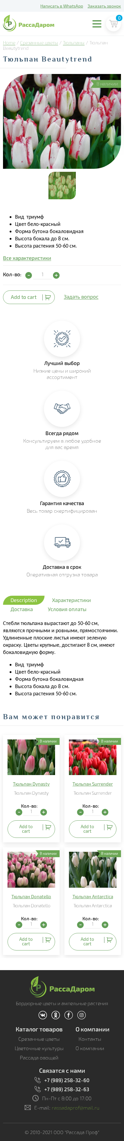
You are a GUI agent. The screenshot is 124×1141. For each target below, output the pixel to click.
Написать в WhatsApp (61, 5)
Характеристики (71, 600)
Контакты (90, 1039)
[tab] (24, 600)
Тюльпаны (74, 42)
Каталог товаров (39, 1029)
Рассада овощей (39, 1057)
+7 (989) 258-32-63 (66, 1089)
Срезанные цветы (39, 42)
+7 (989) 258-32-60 (66, 1080)
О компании (93, 1029)
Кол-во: (12, 274)
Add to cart (23, 297)
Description (24, 600)
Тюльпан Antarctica (93, 896)
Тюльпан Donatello (31, 896)
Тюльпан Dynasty (31, 784)
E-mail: (67, 1107)
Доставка (22, 609)
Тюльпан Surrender (93, 784)
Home (9, 42)
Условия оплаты (67, 609)
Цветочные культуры (39, 1048)
